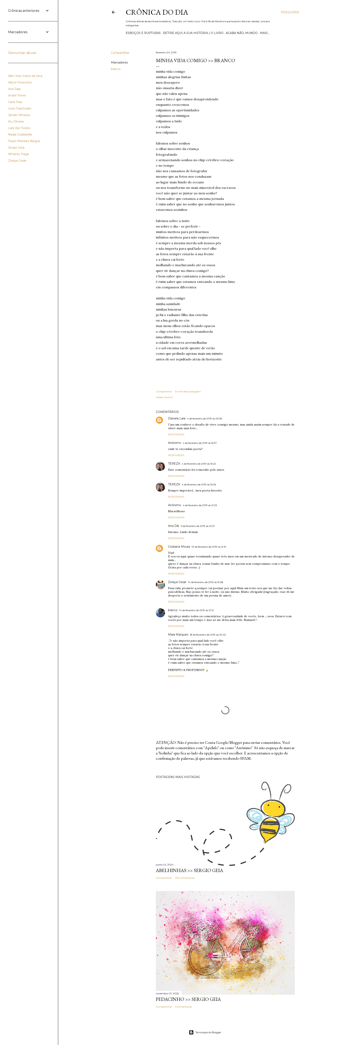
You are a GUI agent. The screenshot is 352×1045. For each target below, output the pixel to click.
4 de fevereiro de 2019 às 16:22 (199, 463)
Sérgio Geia (16, 147)
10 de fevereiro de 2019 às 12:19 (208, 546)
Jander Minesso (19, 115)
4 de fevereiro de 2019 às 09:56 (204, 418)
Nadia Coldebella (20, 134)
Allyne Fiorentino (20, 82)
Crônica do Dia (157, 12)
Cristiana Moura (179, 546)
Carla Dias (15, 102)
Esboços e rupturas (143, 33)
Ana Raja (14, 89)
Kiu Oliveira (16, 121)
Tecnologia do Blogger (208, 1032)
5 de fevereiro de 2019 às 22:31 (198, 525)
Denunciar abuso (22, 53)
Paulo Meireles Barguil (24, 141)
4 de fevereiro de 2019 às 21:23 (200, 505)
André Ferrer (17, 95)
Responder (176, 434)
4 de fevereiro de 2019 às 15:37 (200, 442)
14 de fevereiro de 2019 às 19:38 (205, 582)
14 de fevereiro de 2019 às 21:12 (196, 610)
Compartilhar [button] (120, 53)
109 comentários (185, 877)
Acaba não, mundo (242, 33)
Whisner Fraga (18, 154)
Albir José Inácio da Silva (25, 76)
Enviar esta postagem (188, 391)
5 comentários (183, 1006)
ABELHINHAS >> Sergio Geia (189, 870)
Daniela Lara (176, 418)
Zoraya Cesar (177, 582)
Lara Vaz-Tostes (19, 128)
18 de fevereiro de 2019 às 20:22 (208, 634)
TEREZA (174, 463)
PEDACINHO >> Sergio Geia (188, 999)
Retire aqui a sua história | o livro (193, 33)
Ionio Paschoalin (19, 108)
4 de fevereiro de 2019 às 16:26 (199, 484)
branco (116, 69)
